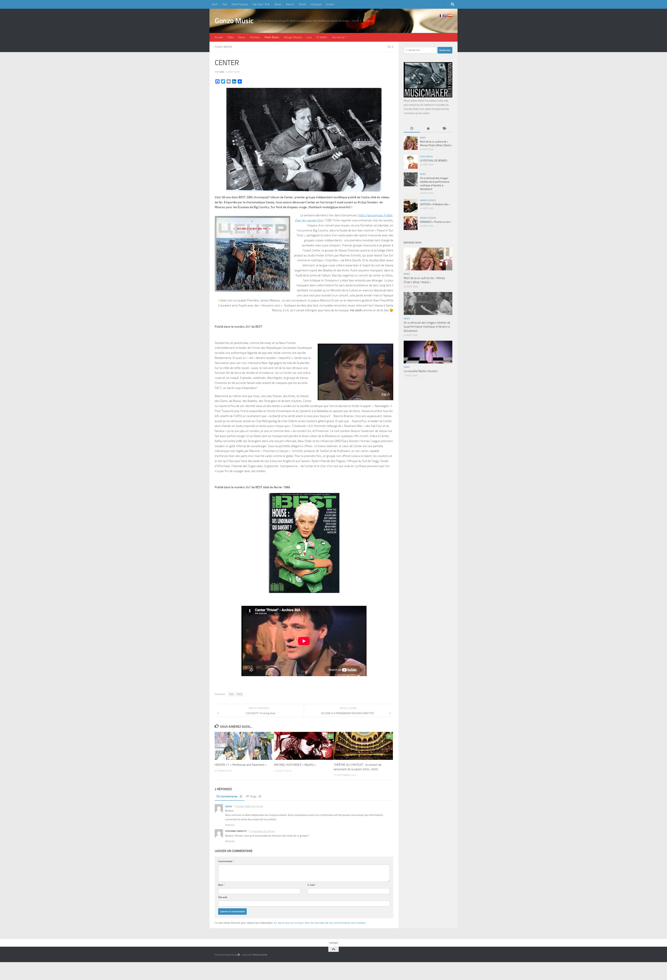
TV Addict (321, 37)
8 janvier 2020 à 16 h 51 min (249, 806)
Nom (221, 884)
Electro (290, 4)
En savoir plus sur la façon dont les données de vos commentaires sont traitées (319, 922)
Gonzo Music (234, 20)
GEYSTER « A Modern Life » (435, 204)
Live (309, 37)
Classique (316, 4)
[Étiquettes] (444, 128)
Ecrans (330, 4)
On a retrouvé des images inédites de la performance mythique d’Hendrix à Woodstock (427, 327)
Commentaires (231, 796)
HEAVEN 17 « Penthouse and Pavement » (241, 764)
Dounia (228, 806)
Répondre (230, 824)
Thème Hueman (259, 954)
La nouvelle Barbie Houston (421, 371)
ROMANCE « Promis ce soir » (435, 221)
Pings (255, 796)
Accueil (219, 37)
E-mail (311, 884)
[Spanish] (450, 15)
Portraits (255, 37)
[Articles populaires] (428, 128)
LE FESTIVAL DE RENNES (433, 160)
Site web (222, 897)
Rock (215, 4)
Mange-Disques (293, 37)
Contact (333, 942)
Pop (225, 4)
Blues (278, 4)
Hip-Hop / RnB (261, 4)
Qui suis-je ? (339, 37)
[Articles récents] (412, 128)
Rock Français (240, 4)
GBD (222, 71)
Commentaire (226, 861)
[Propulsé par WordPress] (239, 955)
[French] (442, 15)
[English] (446, 15)
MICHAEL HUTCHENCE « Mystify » (295, 764)
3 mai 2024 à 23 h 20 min (262, 831)
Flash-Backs (272, 37)
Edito (230, 37)
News (241, 37)
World (302, 4)
